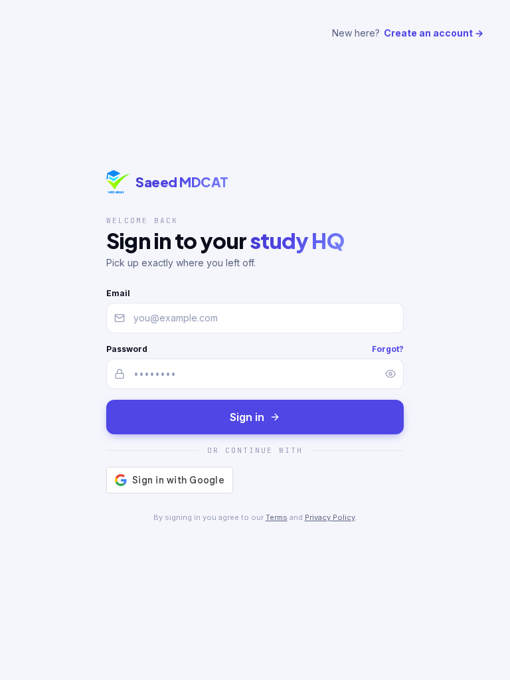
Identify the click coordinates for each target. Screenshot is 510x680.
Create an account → (433, 33)
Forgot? (388, 349)
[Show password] (390, 374)
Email (118, 293)
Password (126, 349)
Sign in (247, 417)
